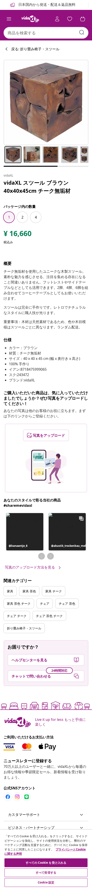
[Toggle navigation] (9, 18)
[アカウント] (57, 19)
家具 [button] (10, 591)
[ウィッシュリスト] (69, 19)
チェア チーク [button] (17, 616)
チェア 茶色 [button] (67, 603)
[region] (46, 859)
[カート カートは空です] (82, 19)
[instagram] (17, 797)
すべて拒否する (46, 872)
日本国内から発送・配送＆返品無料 (46, 4)
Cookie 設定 (46, 882)
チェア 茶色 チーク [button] (49, 616)
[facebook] (8, 797)
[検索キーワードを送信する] (81, 32)
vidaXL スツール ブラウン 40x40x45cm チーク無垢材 (37, 186)
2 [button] (22, 217)
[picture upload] (46, 467)
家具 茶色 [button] (29, 591)
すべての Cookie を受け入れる (46, 863)
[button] (24, 531)
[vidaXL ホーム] (30, 19)
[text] (17, 234)
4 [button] (36, 217)
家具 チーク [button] (53, 591)
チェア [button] (44, 603)
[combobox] (46, 33)
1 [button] (9, 217)
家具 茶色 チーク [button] (19, 603)
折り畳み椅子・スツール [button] (24, 628)
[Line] (26, 797)
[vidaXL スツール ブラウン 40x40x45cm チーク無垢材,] (46, 102)
